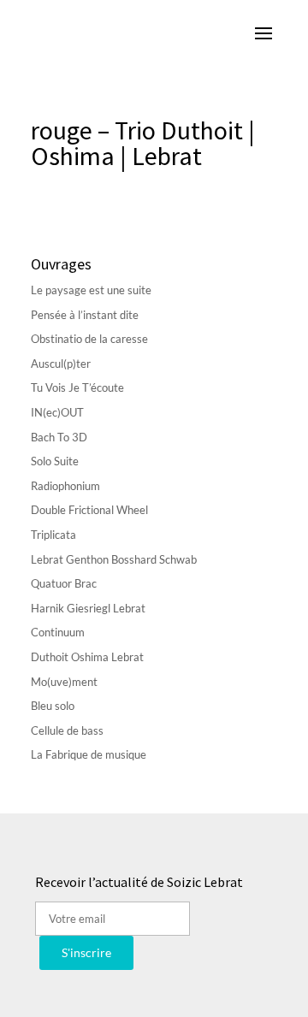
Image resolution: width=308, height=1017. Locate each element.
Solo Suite (55, 461)
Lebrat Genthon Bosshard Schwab (114, 559)
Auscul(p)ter (61, 363)
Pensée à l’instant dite (85, 315)
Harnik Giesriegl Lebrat (88, 608)
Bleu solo (52, 705)
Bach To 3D (59, 437)
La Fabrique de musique (88, 754)
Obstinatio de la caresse (89, 339)
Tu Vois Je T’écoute (77, 387)
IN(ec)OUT (57, 412)
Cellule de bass (67, 730)
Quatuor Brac (64, 583)
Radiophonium (65, 486)
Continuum (58, 632)
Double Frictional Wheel (89, 510)
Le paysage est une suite (91, 290)
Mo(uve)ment (64, 682)
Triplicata (53, 534)
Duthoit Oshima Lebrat (87, 657)
